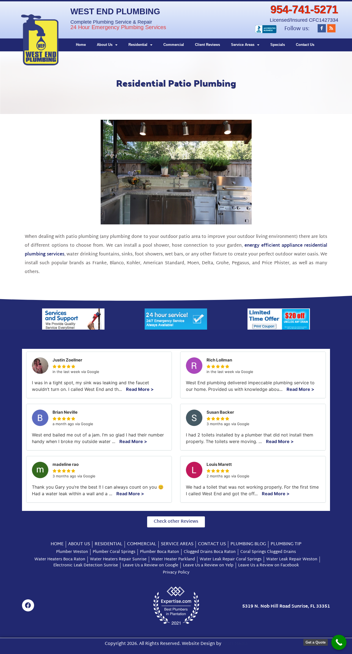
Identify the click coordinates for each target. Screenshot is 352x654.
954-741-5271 (304, 10)
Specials (277, 45)
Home (81, 45)
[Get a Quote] (338, 642)
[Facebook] (28, 605)
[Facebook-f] (322, 28)
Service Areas (242, 45)
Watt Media (235, 644)
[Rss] (331, 28)
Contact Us (305, 45)
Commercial (173, 45)
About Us (104, 45)
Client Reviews (207, 45)
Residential (137, 45)
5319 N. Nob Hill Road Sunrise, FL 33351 (286, 607)
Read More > (140, 389)
